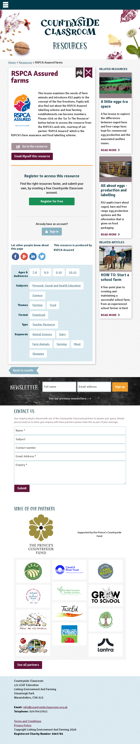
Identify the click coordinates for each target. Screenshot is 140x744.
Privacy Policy (22, 725)
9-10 (59, 272)
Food (53, 305)
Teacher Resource (43, 324)
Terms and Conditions (27, 721)
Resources (25, 62)
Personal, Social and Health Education (56, 285)
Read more (109, 150)
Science (37, 295)
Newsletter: (24, 387)
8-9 (46, 272)
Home (12, 62)
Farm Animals (40, 344)
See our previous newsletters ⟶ (70, 398)
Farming (37, 305)
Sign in (54, 231)
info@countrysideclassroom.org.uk (45, 707)
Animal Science (42, 334)
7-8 (34, 272)
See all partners (28, 665)
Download (38, 315)
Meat (77, 344)
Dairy (62, 334)
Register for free (52, 201)
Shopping (38, 354)
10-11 (73, 272)
